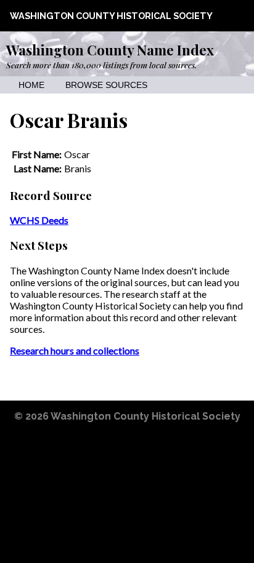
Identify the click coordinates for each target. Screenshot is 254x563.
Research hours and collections (74, 350)
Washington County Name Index (110, 50)
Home (31, 85)
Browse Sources (106, 85)
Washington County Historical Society (111, 15)
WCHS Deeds (39, 220)
